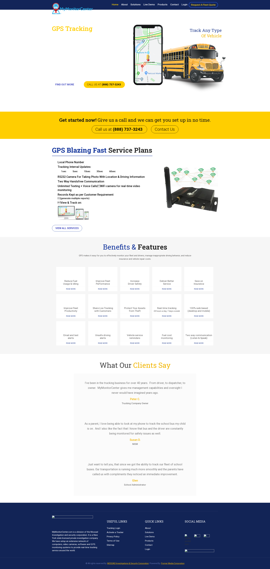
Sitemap (110, 545)
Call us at (118, 129)
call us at (104, 84)
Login (184, 4)
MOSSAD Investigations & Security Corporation (128, 563)
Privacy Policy (113, 536)
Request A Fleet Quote (203, 4)
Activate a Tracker (115, 532)
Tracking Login (113, 528)
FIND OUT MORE (64, 84)
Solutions (135, 4)
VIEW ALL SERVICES (67, 228)
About (124, 4)
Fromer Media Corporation (172, 563)
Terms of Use (113, 541)
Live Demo (149, 4)
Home (115, 4)
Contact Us (165, 129)
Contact (174, 4)
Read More (71, 289)
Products (162, 4)
